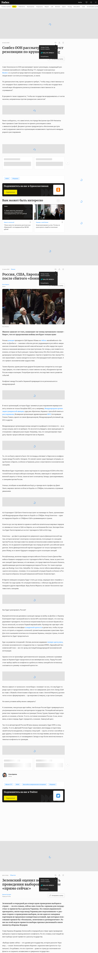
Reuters (5, 73)
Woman (57, 7)
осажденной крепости (33, 627)
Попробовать (45, 56)
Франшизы (30, 7)
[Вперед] (67, 162)
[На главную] (5, 2)
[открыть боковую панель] (86, 2)
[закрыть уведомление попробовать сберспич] (55, 48)
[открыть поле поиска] (91, 2)
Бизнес (6, 828)
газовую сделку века (55, 642)
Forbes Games (9, 7)
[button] (95, 2)
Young (70, 7)
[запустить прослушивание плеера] (55, 42)
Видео (47, 7)
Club (83, 7)
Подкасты (39, 7)
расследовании (8, 414)
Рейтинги (22, 7)
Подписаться (10, 192)
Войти (80, 2)
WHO (49, 414)
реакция (11, 340)
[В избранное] (30, 222)
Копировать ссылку (57, 59)
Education (77, 7)
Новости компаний (9, 222)
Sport (64, 7)
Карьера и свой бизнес (42, 222)
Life (52, 7)
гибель (43, 340)
